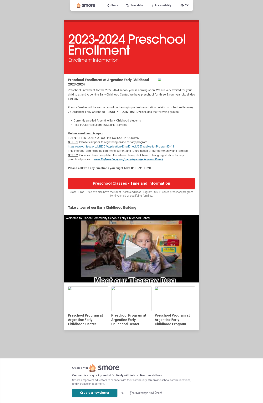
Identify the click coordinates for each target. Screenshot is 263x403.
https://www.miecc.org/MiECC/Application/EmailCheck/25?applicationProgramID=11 (121, 146)
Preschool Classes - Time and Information (131, 183)
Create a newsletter (95, 393)
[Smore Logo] (86, 5)
